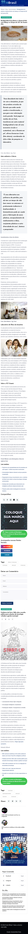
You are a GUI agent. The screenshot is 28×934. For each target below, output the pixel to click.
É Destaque (5, 565)
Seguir (22, 876)
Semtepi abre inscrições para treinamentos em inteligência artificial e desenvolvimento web (13, 906)
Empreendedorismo (7, 793)
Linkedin (7, 555)
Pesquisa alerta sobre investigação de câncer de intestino (13, 910)
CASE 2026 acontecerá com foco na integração (11, 815)
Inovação (14, 565)
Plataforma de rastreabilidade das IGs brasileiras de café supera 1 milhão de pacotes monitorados (14, 894)
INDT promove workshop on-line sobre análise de (13, 827)
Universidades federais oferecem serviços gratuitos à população (12, 898)
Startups (5, 796)
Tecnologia (23, 565)
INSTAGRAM (6, 546)
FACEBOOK (7, 550)
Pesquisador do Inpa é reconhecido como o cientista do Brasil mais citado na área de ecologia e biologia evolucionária (14, 479)
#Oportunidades (6, 17)
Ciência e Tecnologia (12, 562)
